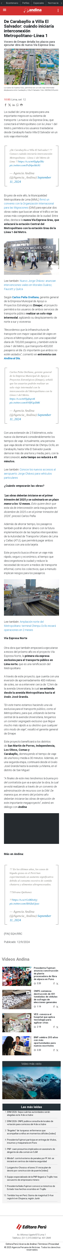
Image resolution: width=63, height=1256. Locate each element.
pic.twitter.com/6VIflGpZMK (25, 402)
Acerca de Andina (27, 1244)
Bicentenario (12, 3)
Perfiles (25, 3)
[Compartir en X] (57, 983)
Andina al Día (12, 358)
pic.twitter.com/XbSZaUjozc (24, 903)
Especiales (38, 3)
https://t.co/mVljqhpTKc (31, 161)
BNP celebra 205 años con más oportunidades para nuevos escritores (46, 1041)
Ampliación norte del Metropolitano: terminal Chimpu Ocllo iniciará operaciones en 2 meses (30, 625)
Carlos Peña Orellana (25, 297)
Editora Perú (12, 1244)
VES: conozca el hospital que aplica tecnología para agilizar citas (44, 1018)
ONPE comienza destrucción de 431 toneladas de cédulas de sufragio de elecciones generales (45, 997)
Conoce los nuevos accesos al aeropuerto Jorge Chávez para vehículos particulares (30, 473)
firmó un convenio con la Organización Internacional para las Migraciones (29, 203)
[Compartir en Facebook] (54, 983)
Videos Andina (15, 959)
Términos (42, 1244)
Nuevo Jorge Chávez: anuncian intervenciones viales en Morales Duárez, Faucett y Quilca (30, 285)
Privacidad (54, 1244)
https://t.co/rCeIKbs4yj (24, 899)
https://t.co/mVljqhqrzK (22, 398)
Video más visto (31, 1063)
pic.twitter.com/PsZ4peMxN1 (25, 165)
